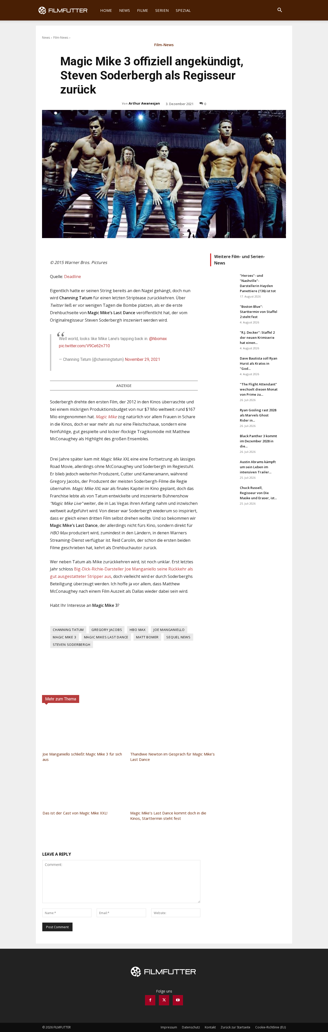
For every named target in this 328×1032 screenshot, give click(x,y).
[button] (279, 10)
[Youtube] (178, 1000)
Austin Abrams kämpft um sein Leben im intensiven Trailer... (258, 466)
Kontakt (210, 1027)
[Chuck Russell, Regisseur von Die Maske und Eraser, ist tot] (223, 494)
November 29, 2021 (142, 359)
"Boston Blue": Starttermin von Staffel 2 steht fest (258, 311)
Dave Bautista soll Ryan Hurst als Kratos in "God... (258, 363)
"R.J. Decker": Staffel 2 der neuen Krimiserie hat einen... (257, 337)
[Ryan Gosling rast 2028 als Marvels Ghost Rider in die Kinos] (223, 416)
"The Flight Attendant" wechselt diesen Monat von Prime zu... (259, 389)
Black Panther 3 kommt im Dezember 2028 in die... (258, 441)
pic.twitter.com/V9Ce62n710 (84, 345)
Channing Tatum (68, 629)
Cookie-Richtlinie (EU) (270, 1027)
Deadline (72, 276)
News (124, 10)
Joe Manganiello (169, 629)
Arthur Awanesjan (144, 103)
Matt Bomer (147, 637)
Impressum (169, 1027)
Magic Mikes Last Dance (106, 637)
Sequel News (178, 637)
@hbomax (158, 338)
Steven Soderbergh (71, 644)
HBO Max (138, 629)
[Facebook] (150, 1000)
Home (106, 10)
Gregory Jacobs (106, 629)
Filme (142, 10)
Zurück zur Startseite (235, 1027)
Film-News (60, 37)
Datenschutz (191, 1027)
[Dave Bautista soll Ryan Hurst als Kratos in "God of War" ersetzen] (223, 365)
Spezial (183, 10)
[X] (164, 1000)
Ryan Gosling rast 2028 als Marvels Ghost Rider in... (258, 415)
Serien (162, 10)
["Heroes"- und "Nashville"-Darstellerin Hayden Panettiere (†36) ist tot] (223, 282)
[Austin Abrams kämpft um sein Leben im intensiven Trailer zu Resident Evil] (223, 468)
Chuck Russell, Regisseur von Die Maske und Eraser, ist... (258, 492)
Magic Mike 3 (64, 637)
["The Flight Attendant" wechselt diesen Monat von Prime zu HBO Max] (223, 391)
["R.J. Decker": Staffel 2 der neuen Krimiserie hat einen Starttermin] (223, 339)
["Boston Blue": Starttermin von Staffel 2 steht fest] (223, 313)
